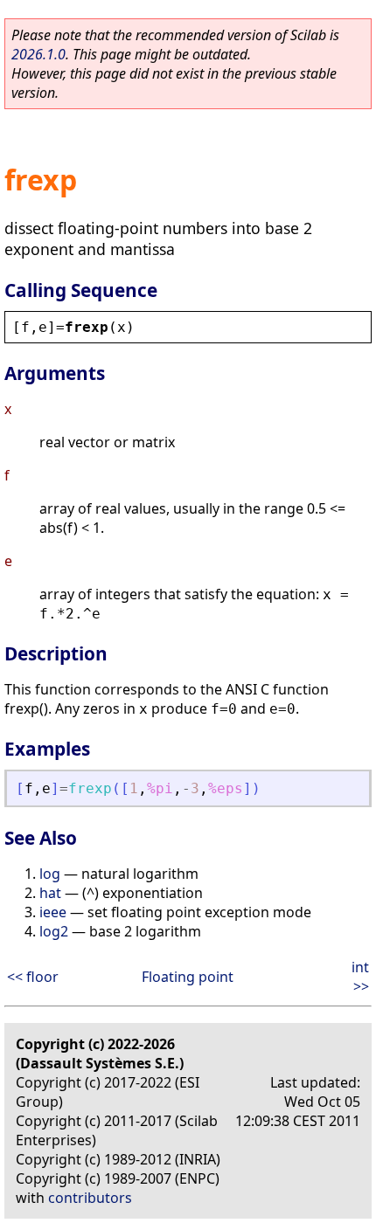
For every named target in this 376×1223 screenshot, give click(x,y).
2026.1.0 (38, 54)
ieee (52, 912)
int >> (360, 976)
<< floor (33, 976)
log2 (53, 931)
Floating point (187, 976)
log (49, 873)
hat (50, 892)
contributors (90, 1197)
